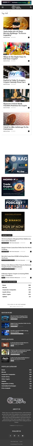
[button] (2, 7)
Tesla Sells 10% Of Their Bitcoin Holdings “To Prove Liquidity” (14, 33)
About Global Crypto (14, 441)
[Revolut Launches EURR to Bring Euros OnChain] (5, 332)
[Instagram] (14, 435)
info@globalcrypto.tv (19, 425)
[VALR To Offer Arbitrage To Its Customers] (16, 118)
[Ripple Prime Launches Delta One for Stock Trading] (5, 325)
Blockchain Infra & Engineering (8, 260)
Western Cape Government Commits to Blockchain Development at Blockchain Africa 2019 (20, 351)
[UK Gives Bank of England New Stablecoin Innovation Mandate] (5, 318)
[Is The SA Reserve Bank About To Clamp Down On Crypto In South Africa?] (5, 344)
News (5, 77)
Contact (20, 441)
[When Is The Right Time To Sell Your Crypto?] (16, 48)
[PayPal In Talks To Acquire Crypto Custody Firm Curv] (16, 72)
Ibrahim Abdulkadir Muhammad (13, 277)
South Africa (6, 124)
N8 (15, 268)
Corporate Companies (15, 354)
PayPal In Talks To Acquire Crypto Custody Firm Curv (14, 81)
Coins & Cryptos (5, 242)
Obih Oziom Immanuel (14, 242)
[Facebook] (10, 435)
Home (3, 11)
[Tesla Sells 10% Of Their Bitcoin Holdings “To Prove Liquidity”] (16, 23)
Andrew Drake (6, 37)
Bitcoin (5, 28)
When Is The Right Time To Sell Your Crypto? (14, 58)
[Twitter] (18, 435)
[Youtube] (22, 435)
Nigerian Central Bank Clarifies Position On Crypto (15, 105)
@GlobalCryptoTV (16, 306)
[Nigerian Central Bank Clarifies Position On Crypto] (16, 95)
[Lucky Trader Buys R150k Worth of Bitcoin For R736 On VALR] (5, 359)
